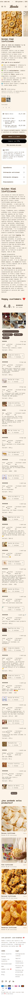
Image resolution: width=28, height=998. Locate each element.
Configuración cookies (20, 954)
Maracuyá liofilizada (8, 896)
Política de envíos (19, 975)
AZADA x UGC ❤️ (6, 969)
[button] (6, 316)
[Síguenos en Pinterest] (6, 981)
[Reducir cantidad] (3, 107)
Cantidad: (4, 104)
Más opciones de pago (14, 145)
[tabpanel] (14, 563)
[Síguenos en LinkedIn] (13, 981)
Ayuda (3, 972)
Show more (14, 793)
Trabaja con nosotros (5, 960)
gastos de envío (20, 91)
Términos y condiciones (19, 962)
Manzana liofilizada (8, 833)
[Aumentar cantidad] (9, 107)
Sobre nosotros (6, 954)
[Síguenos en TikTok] (10, 981)
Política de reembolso (19, 966)
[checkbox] (6, 337)
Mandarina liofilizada (9, 927)
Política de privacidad (19, 971)
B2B (2, 966)
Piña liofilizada (7, 864)
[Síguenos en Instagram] (2, 981)
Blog (2, 974)
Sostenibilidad (6, 964)
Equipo (3, 956)
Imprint (17, 958)
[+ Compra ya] (24, 829)
